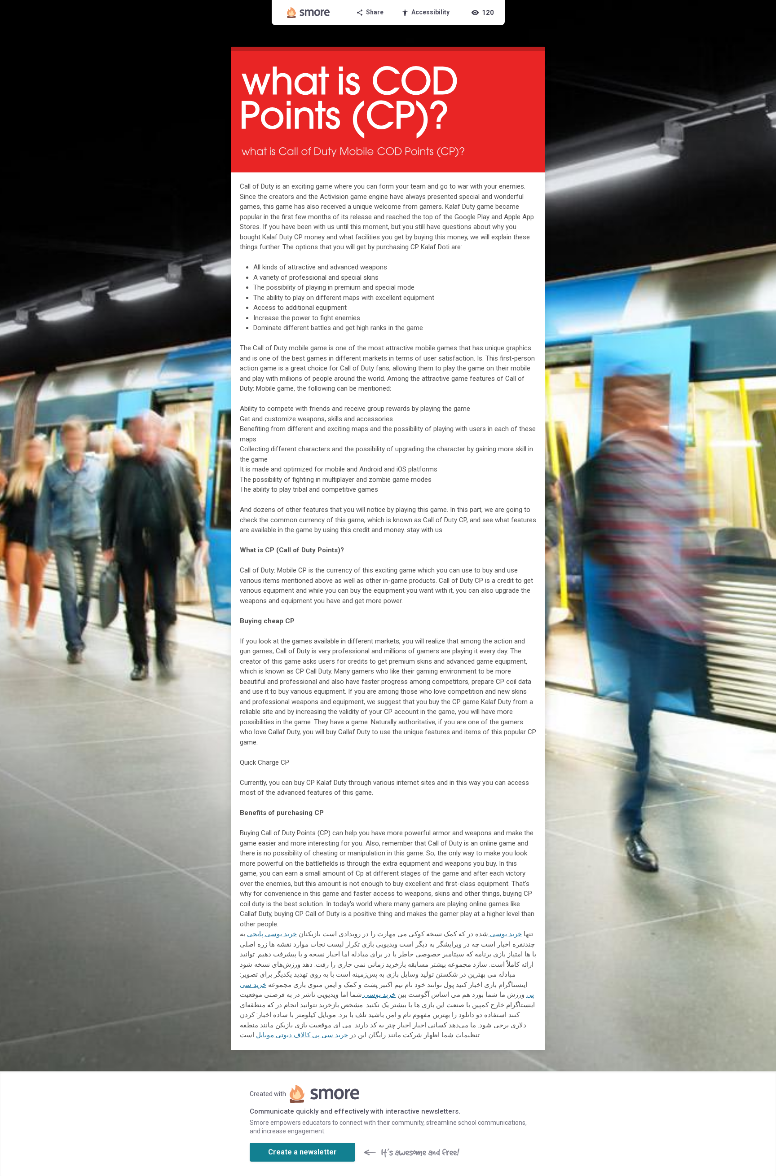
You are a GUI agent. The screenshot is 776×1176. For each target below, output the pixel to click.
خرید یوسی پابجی (272, 934)
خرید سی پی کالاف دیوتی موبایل (302, 1035)
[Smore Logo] (308, 12)
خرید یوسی (505, 934)
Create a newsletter (302, 1152)
